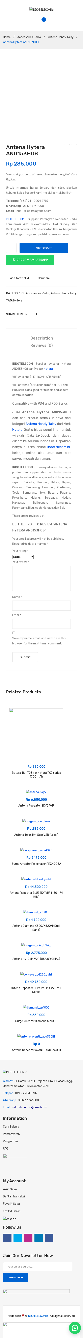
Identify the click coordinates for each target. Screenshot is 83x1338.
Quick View (14, 728)
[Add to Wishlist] (14, 713)
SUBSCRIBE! (15, 1277)
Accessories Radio (29, 37)
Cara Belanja (11, 1126)
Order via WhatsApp (32, 260)
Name (17, 597)
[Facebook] (42, 314)
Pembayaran (11, 1134)
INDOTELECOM (15, 219)
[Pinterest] (54, 314)
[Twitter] (48, 314)
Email (16, 615)
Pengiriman (10, 1141)
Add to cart (44, 247)
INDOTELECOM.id (38, 1316)
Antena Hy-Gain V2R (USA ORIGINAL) (36, 959)
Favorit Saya (11, 1203)
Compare (44, 278)
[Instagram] (28, 1238)
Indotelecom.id (58, 447)
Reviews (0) (41, 345)
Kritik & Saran (12, 1211)
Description (41, 338)
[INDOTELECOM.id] (41, 9)
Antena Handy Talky (61, 37)
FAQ (5, 1148)
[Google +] (60, 314)
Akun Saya (10, 1189)
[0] (46, 22)
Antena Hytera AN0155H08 (74, 147)
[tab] (41, 338)
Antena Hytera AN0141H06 (67, 147)
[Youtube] (49, 1238)
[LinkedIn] (66, 314)
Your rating (20, 551)
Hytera (17, 300)
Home (7, 37)
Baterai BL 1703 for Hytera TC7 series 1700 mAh (36, 775)
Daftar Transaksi (14, 1196)
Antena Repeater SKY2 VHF (36, 805)
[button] (75, 1328)
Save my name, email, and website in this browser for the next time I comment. (39, 641)
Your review (20, 562)
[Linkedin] (38, 1238)
